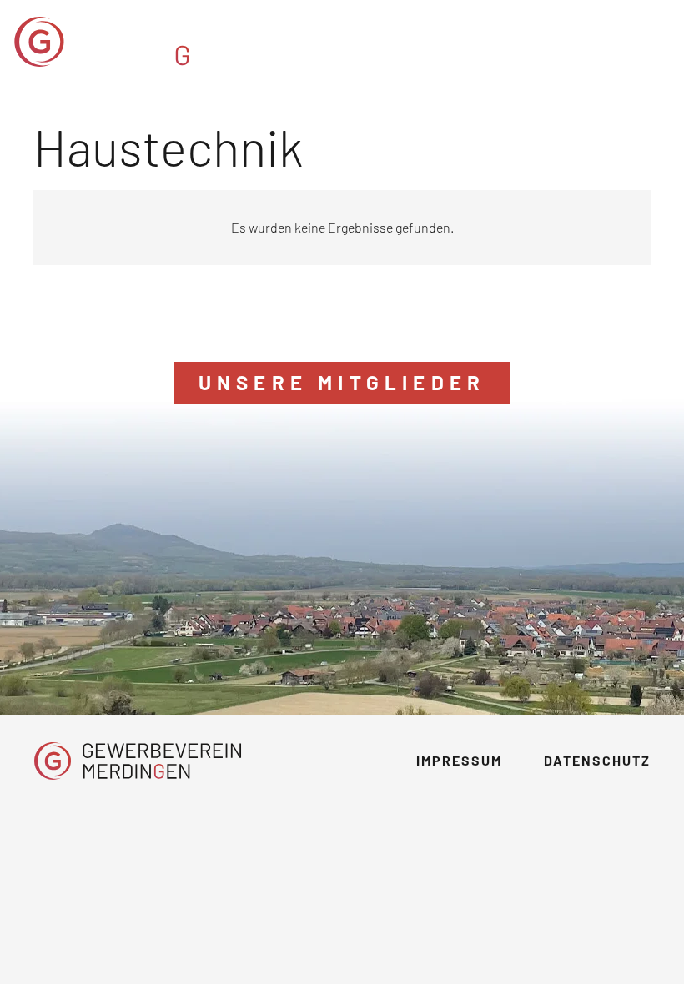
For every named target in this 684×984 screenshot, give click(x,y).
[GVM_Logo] (153, 42)
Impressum (459, 760)
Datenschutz (597, 760)
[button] (658, 41)
